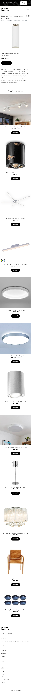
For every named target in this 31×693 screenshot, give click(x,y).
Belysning (10, 53)
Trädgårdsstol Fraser (15, 579)
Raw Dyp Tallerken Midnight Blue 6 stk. (15, 610)
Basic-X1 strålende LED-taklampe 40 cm (16, 356)
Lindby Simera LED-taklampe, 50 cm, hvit (15, 447)
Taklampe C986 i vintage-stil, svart (15, 173)
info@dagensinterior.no (7, 645)
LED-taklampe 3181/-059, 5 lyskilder (15, 218)
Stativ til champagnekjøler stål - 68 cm (15, 487)
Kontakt (3, 674)
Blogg (2, 671)
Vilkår (2, 677)
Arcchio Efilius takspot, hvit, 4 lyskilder (15, 127)
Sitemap (3, 682)
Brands (3, 656)
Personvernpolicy (5, 679)
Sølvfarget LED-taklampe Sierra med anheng (15, 533)
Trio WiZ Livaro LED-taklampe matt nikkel (15, 264)
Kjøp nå (6, 63)
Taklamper (16, 53)
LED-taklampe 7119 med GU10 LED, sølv (15, 402)
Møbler (3, 659)
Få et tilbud (23, 3)
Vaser (2, 661)
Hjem (2, 20)
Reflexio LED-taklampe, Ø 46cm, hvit (15, 310)
